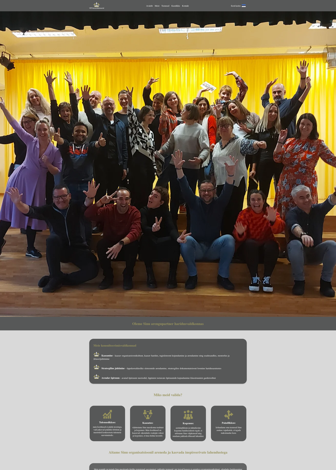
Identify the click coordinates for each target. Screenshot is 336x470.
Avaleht (149, 5)
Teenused (165, 5)
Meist (157, 5)
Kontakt (185, 5)
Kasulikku (175, 5)
